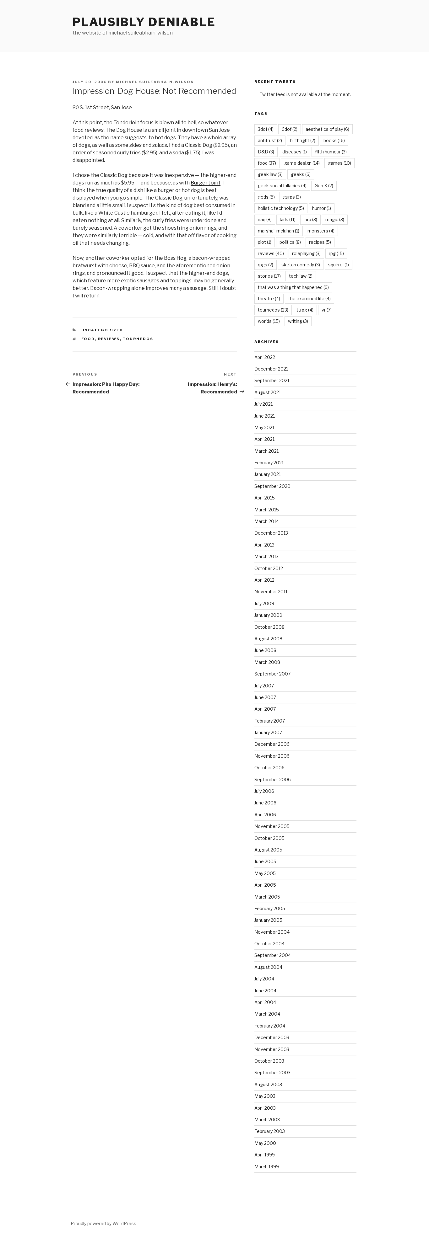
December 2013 (271, 533)
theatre (269, 298)
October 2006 (269, 767)
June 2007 (265, 697)
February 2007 (269, 720)
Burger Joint (205, 183)
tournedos (138, 339)
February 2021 (269, 462)
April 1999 (264, 1154)
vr (327, 309)
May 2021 (264, 427)
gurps (292, 197)
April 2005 (265, 885)
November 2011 (270, 591)
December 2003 (271, 1037)
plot (264, 242)
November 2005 (272, 826)
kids (288, 219)
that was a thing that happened (293, 287)
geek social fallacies (282, 185)
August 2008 (268, 638)
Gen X (324, 185)
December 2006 (272, 744)
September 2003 (272, 1072)
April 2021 (264, 439)
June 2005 (265, 861)
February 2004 (269, 1025)
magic (334, 219)
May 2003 (264, 1096)
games (339, 163)
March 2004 (267, 1014)
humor (321, 208)
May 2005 (265, 873)
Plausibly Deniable (144, 22)
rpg (336, 253)
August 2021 (267, 392)
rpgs (265, 264)
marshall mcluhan (278, 230)
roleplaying (306, 253)
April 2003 (265, 1108)
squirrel (338, 264)
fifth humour (331, 151)
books (334, 140)
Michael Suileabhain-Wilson (155, 82)
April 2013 (264, 544)
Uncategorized (102, 330)
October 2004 (269, 943)
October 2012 (268, 568)
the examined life (309, 298)
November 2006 (272, 756)
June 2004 (265, 990)
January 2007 (268, 732)
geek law (270, 174)
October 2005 (269, 838)
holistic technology (281, 208)
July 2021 (263, 404)
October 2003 (269, 1061)
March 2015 (266, 509)
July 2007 (264, 685)
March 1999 (266, 1166)
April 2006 (265, 814)
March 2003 (267, 1119)
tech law (300, 276)
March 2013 (266, 556)
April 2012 (264, 580)
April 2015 (264, 497)
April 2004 (265, 1002)
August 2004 (268, 967)
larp (310, 219)
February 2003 (269, 1131)
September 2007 (272, 673)
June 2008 (265, 650)
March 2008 (267, 662)
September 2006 (272, 779)
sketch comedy (300, 264)
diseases (294, 151)
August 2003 (268, 1084)
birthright (302, 140)
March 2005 (267, 896)
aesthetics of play (327, 129)
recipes (320, 242)
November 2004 (272, 932)
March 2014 (266, 521)
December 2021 (271, 368)
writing (298, 321)
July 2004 (264, 978)
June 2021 (264, 416)
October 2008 (269, 627)
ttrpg (304, 309)
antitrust (270, 140)
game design (302, 163)
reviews (109, 339)
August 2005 (268, 849)
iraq (265, 219)
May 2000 (265, 1143)
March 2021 (266, 451)
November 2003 (271, 1049)
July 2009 (264, 603)
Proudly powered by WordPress (103, 1223)
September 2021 (271, 380)
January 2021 (267, 474)
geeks (301, 174)
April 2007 (265, 709)
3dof (266, 129)
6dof (289, 129)
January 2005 (268, 920)
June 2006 (265, 802)
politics (290, 242)
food (88, 339)
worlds (269, 321)
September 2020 (272, 486)
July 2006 (264, 791)
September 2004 (272, 955)
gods (266, 197)
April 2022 (264, 357)
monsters (320, 230)
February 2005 (269, 908)
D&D (266, 151)
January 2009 (268, 615)
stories (269, 276)
